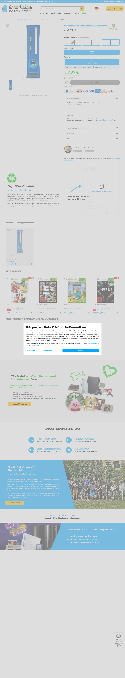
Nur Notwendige (30, 350)
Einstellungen (48, 351)
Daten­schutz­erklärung (93, 343)
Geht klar (80, 350)
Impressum (36, 345)
